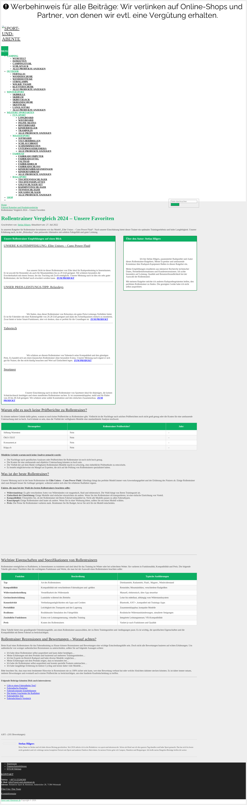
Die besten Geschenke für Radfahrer (23, 693)
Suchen (175, 204)
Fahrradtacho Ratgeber (17, 688)
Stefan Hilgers (24, 225)
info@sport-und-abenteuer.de (21, 782)
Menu (4, 51)
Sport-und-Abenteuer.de (11, 800)
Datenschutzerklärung (17, 766)
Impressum (12, 764)
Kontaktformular (8, 793)
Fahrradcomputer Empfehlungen (21, 690)
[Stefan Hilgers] (9, 743)
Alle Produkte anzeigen (29, 69)
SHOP (10, 197)
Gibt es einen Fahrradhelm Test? (21, 685)
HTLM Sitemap (14, 769)
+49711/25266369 (17, 779)
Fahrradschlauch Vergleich (19, 698)
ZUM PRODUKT (65, 278)
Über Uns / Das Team (11, 789)
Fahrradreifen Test (15, 696)
